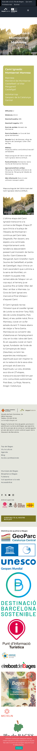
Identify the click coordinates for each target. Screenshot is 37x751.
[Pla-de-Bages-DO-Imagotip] (18, 720)
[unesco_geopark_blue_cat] (18, 545)
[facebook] (2, 495)
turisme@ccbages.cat (9, 420)
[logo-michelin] (7, 709)
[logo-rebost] (18, 662)
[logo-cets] (9, 652)
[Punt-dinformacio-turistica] (16, 619)
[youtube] (9, 495)
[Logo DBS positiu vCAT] (18, 573)
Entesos (19, 748)
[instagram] (13, 495)
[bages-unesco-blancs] (9, 8)
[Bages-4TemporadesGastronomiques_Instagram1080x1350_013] (18, 672)
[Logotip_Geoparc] (18, 534)
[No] (34, 743)
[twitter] (5, 495)
